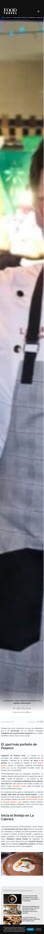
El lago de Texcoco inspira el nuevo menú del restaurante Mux (31, 919)
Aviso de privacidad (38, 929)
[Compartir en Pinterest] (42, 722)
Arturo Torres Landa (23, 708)
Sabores (8, 17)
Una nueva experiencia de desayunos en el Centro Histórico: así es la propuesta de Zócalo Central (30, 910)
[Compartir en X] (38, 722)
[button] (38, 11)
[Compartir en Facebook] (40, 722)
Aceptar (30, 929)
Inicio (3, 17)
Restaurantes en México (19, 17)
